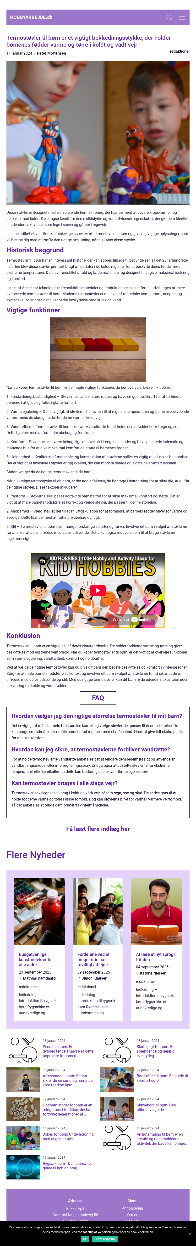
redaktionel (180, 51)
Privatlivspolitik (104, 1239)
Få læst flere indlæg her (98, 828)
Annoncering (132, 1208)
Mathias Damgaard (39, 978)
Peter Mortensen (51, 53)
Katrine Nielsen (153, 973)
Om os (132, 1214)
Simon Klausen (94, 978)
